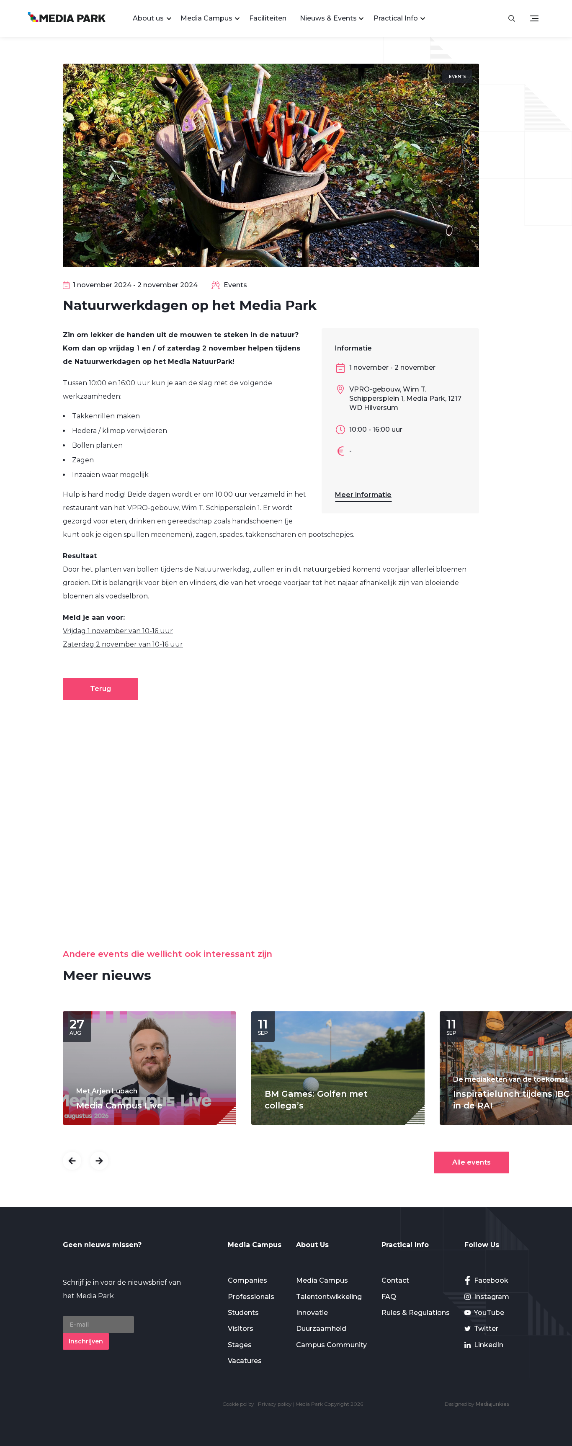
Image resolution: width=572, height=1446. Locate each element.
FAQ (388, 1297)
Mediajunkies (492, 1404)
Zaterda (76, 644)
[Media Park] (67, 18)
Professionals (251, 1297)
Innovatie (312, 1313)
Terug (100, 689)
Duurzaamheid (321, 1329)
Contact (395, 1280)
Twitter (486, 1329)
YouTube (489, 1313)
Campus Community (331, 1345)
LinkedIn (488, 1345)
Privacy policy (275, 1404)
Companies (247, 1280)
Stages (240, 1345)
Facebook (491, 1280)
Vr (66, 631)
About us (148, 18)
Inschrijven (86, 1341)
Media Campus (206, 18)
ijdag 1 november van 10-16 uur (121, 631)
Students (243, 1313)
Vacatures (245, 1361)
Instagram (491, 1297)
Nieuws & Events (328, 18)
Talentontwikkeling (329, 1297)
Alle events (471, 1162)
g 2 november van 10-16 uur (136, 644)
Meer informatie (363, 495)
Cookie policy (238, 1404)
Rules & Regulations (415, 1313)
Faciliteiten (267, 18)
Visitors (240, 1329)
